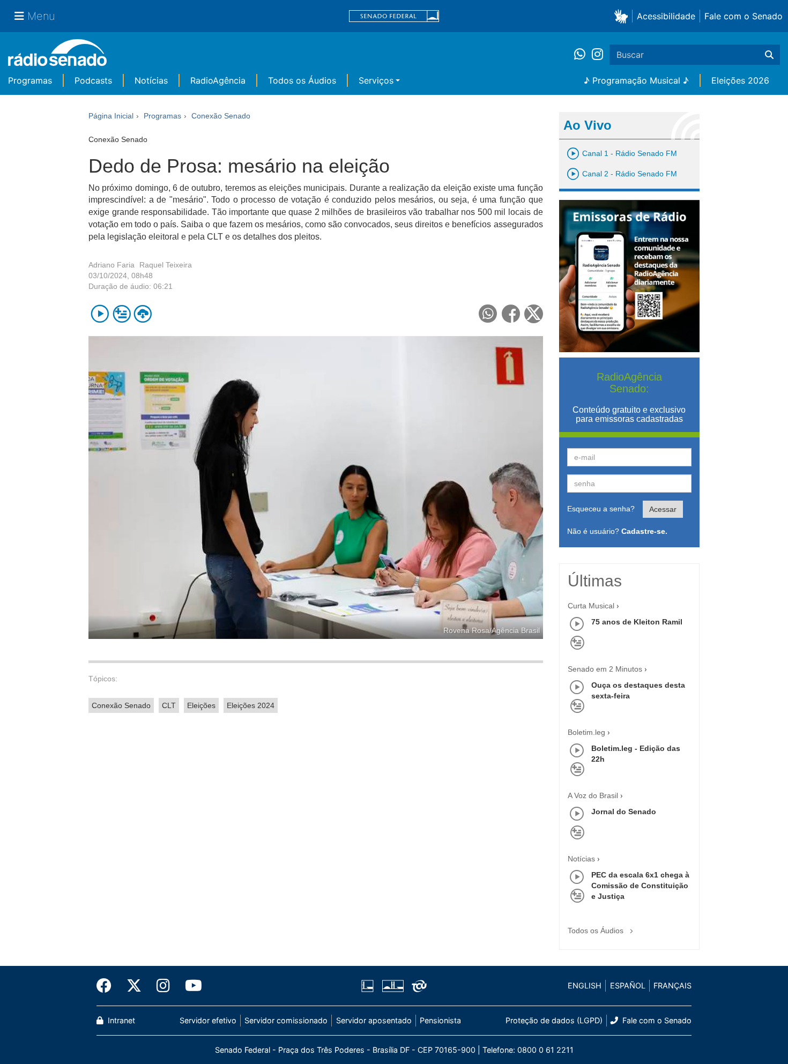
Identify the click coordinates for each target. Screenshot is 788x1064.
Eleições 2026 (740, 80)
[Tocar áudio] (100, 314)
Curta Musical (591, 605)
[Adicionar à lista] (121, 314)
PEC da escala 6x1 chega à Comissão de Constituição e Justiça (640, 885)
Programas (30, 80)
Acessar (663, 509)
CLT (169, 705)
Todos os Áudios (302, 80)
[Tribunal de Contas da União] (417, 985)
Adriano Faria (111, 265)
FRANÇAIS (672, 985)
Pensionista (440, 1020)
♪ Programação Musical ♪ (636, 80)
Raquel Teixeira (165, 265)
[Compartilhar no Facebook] (511, 314)
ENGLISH (584, 985)
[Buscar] (769, 54)
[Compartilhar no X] (533, 313)
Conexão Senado (121, 705)
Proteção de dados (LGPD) (554, 1020)
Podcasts (93, 80)
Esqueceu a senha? (601, 508)
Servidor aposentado (374, 1020)
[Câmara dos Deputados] (369, 985)
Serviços (376, 80)
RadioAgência (218, 80)
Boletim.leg (586, 732)
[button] (623, 16)
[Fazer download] (143, 314)
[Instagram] (597, 54)
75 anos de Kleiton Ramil (636, 621)
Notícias (151, 80)
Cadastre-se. (644, 531)
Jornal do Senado (623, 811)
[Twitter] (134, 985)
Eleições (201, 705)
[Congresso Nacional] (392, 985)
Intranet (120, 1020)
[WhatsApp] (583, 54)
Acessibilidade (666, 16)
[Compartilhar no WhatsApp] (488, 314)
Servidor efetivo (208, 1020)
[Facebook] (107, 985)
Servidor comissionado (286, 1020)
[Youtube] (189, 985)
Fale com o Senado (743, 16)
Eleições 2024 (250, 705)
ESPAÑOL (627, 985)
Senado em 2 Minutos (605, 669)
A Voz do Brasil (593, 795)
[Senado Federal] (394, 16)
